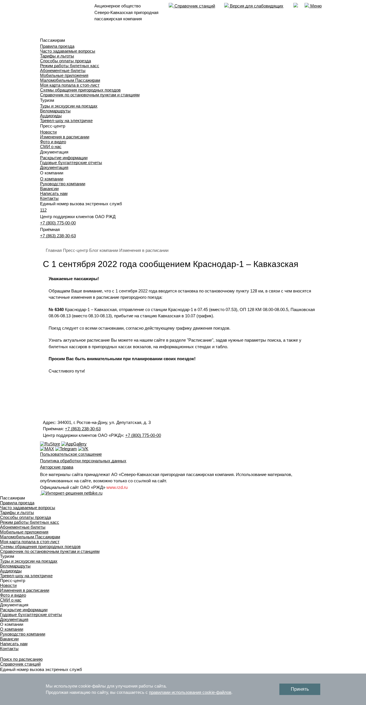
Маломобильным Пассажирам (70, 80)
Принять (300, 689)
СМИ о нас (50, 146)
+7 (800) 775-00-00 (58, 222)
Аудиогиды (51, 115)
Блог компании (103, 250)
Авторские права (56, 467)
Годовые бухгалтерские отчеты (71, 162)
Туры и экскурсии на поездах (69, 105)
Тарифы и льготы (57, 55)
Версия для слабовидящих (256, 5)
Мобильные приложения (64, 75)
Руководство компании (62, 183)
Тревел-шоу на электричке (66, 120)
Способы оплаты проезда (65, 60)
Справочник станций (194, 5)
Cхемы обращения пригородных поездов (80, 89)
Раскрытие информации (63, 157)
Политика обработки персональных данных (83, 460)
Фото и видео (53, 141)
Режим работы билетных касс (69, 65)
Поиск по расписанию (21, 659)
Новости (48, 132)
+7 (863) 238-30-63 (58, 235)
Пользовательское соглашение (71, 454)
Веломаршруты (55, 110)
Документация (54, 167)
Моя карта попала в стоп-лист (70, 85)
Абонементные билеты (62, 70)
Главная (54, 250)
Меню (315, 5)
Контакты (49, 198)
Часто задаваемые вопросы (67, 51)
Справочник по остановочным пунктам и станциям (90, 94)
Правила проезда (57, 46)
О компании (51, 178)
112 (43, 210)
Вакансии (49, 188)
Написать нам (53, 193)
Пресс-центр (75, 250)
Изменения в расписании (64, 136)
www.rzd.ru (117, 487)
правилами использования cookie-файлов (190, 692)
